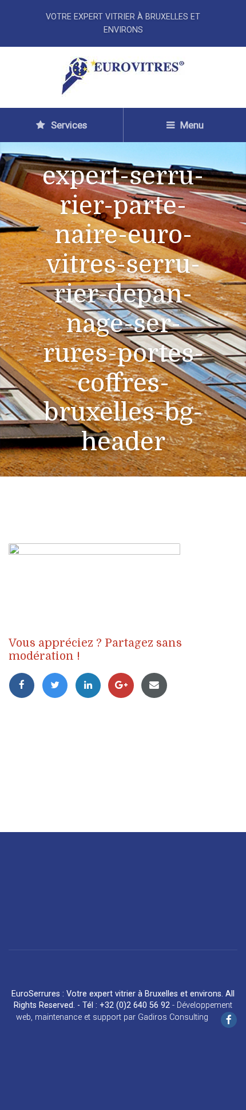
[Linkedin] (91, 685)
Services (68, 125)
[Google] (124, 685)
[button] (17, 1092)
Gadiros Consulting (173, 1017)
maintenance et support (78, 1017)
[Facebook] (25, 685)
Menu (191, 125)
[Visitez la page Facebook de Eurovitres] (228, 1021)
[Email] (156, 685)
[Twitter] (58, 685)
